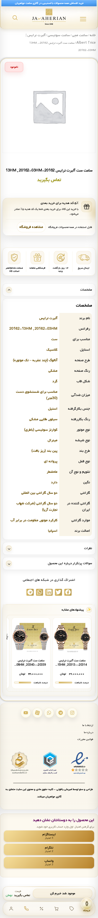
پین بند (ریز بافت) (44, 451)
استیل (52, 408)
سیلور (53, 419)
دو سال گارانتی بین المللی (39, 493)
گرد (54, 381)
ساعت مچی (80, 35)
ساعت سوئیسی (59, 35)
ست (54, 339)
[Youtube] (26, 713)
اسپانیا (52, 531)
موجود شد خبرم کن (62, 893)
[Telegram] (61, 713)
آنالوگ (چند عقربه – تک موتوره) (35, 360)
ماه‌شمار (52, 472)
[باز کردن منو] (83, 19)
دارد (54, 482)
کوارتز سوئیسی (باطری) (40, 429)
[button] (68, 592)
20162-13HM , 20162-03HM (33, 328)
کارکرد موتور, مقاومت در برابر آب (33, 520)
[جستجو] (15, 18)
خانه (93, 35)
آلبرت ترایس (48, 318)
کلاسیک (51, 349)
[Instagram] (72, 713)
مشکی (52, 371)
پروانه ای (50, 461)
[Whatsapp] (49, 713)
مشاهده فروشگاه (31, 227)
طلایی (43, 419)
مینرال (52, 440)
